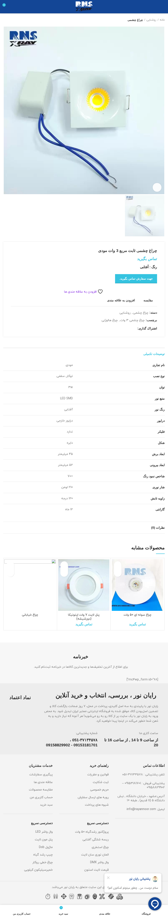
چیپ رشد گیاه (43, 855)
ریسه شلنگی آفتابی (95, 839)
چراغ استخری (100, 847)
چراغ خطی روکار (42, 862)
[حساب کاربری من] (14, 6)
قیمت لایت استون (96, 870)
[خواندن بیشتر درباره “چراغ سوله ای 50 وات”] (118, 573)
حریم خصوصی (99, 790)
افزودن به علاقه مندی (121, 300)
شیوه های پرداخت (97, 805)
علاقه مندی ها (43, 782)
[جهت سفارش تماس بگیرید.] (64, 573)
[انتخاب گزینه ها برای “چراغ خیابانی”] (10, 573)
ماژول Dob (46, 847)
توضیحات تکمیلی (154, 354)
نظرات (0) (158, 527)
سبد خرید (46, 805)
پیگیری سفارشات (41, 774)
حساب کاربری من (41, 797)
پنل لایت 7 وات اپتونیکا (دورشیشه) (84, 617)
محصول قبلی (14, 20)
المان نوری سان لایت (95, 855)
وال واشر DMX (99, 862)
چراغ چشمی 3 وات (132, 320)
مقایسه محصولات (41, 790)
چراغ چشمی (135, 20)
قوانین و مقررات (98, 774)
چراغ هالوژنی (110, 320)
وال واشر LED (44, 832)
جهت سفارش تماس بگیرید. (136, 278)
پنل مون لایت (44, 839)
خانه (162, 20)
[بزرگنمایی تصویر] (157, 187)
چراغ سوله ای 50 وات (137, 615)
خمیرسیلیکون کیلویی (38, 870)
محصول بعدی (5, 20)
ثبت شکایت (101, 782)
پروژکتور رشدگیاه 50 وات (92, 832)
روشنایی (151, 20)
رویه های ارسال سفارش (93, 797)
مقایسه (148, 300)
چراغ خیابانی (30, 615)
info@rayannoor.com (141, 809)
